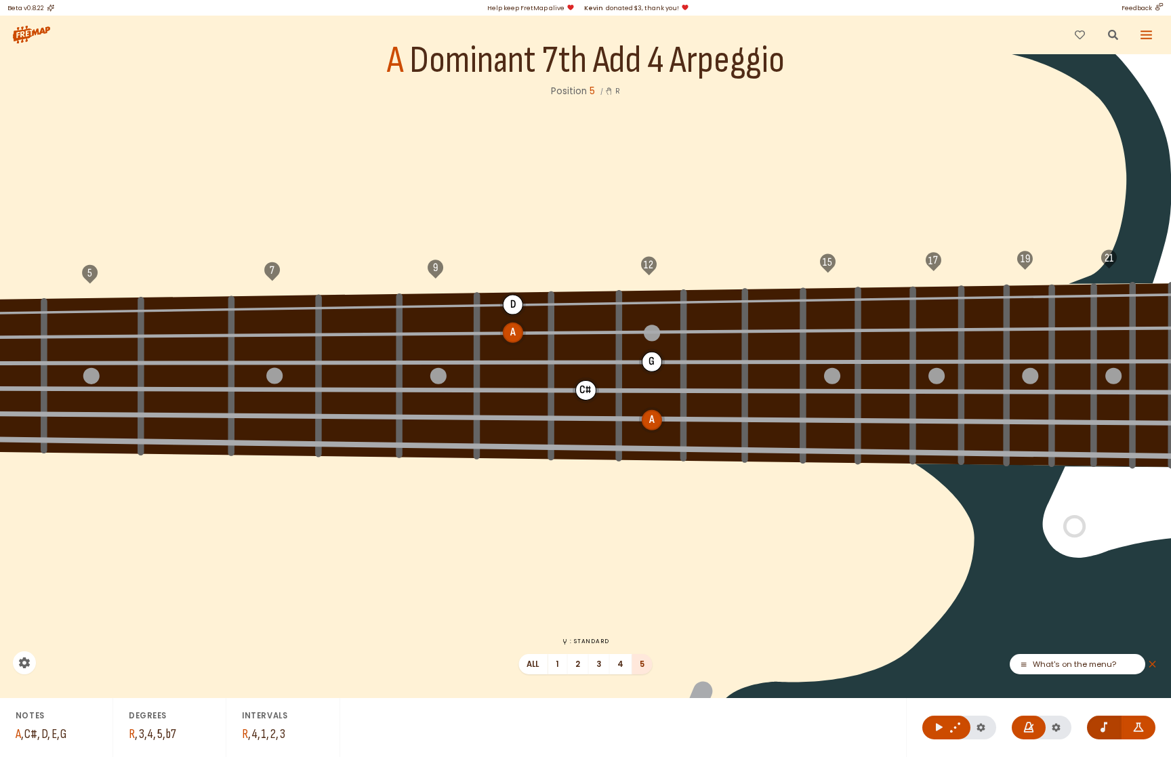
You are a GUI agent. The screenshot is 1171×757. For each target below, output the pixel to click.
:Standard (589, 641)
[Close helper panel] (1152, 664)
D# (585, 303)
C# (438, 305)
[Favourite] (1079, 34)
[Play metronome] (1029, 727)
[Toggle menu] (1146, 34)
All (533, 664)
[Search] (1112, 34)
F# (773, 300)
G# (887, 298)
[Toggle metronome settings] (1056, 727)
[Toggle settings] (24, 662)
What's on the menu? (1074, 664)
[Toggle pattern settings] (981, 727)
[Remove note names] (1104, 727)
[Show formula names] (1139, 727)
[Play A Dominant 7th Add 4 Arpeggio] (946, 727)
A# (186, 309)
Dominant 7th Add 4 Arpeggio (597, 60)
